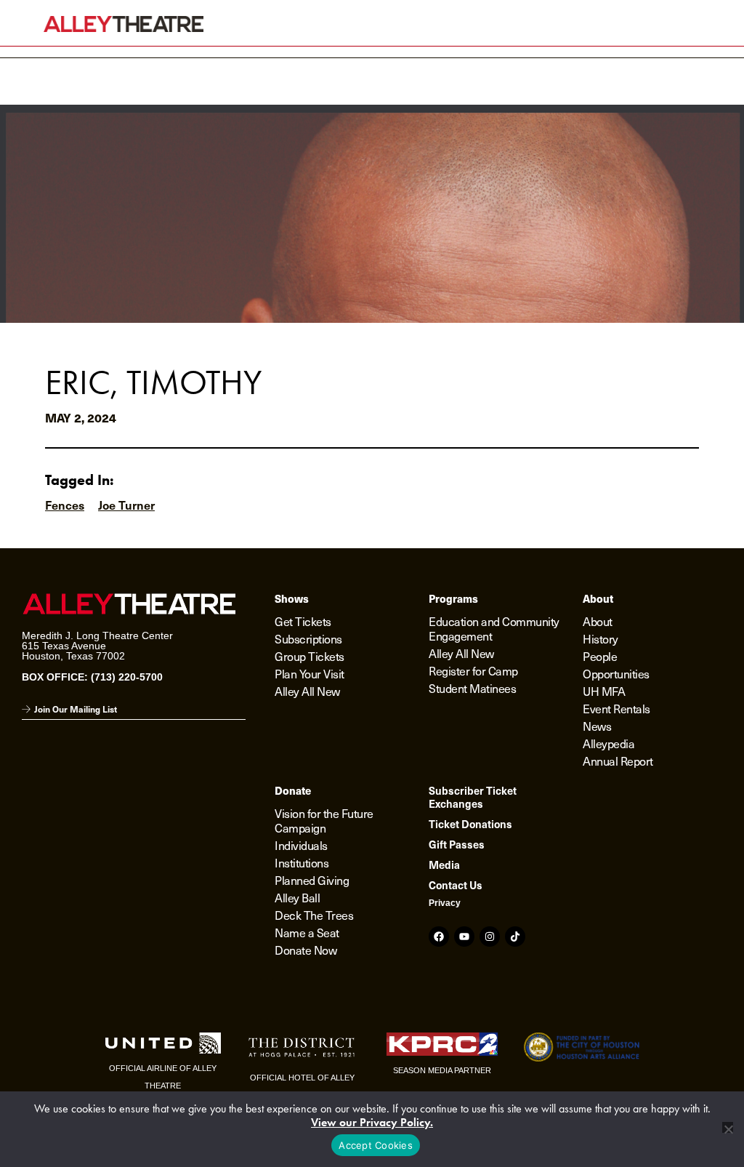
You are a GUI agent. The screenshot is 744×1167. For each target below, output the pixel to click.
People (600, 656)
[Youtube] (464, 936)
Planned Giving (312, 880)
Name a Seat (307, 932)
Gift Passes (457, 844)
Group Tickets (309, 656)
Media (444, 864)
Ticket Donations (470, 824)
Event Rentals (616, 708)
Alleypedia (608, 743)
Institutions (301, 862)
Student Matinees (472, 688)
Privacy (445, 903)
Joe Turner (126, 505)
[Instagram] (490, 936)
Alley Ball (297, 897)
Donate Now (305, 949)
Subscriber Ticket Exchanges (473, 797)
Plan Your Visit (309, 673)
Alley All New (307, 690)
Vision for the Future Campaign (324, 820)
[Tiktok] (515, 936)
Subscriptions (308, 638)
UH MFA (604, 690)
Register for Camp (473, 670)
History (600, 638)
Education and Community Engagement (494, 628)
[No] (727, 1127)
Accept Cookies (376, 1145)
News (597, 725)
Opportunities (616, 673)
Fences (64, 505)
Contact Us (455, 885)
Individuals (301, 845)
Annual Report (618, 760)
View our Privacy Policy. (372, 1122)
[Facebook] (439, 936)
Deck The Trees (314, 914)
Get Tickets (303, 621)
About (597, 621)
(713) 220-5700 (127, 677)
